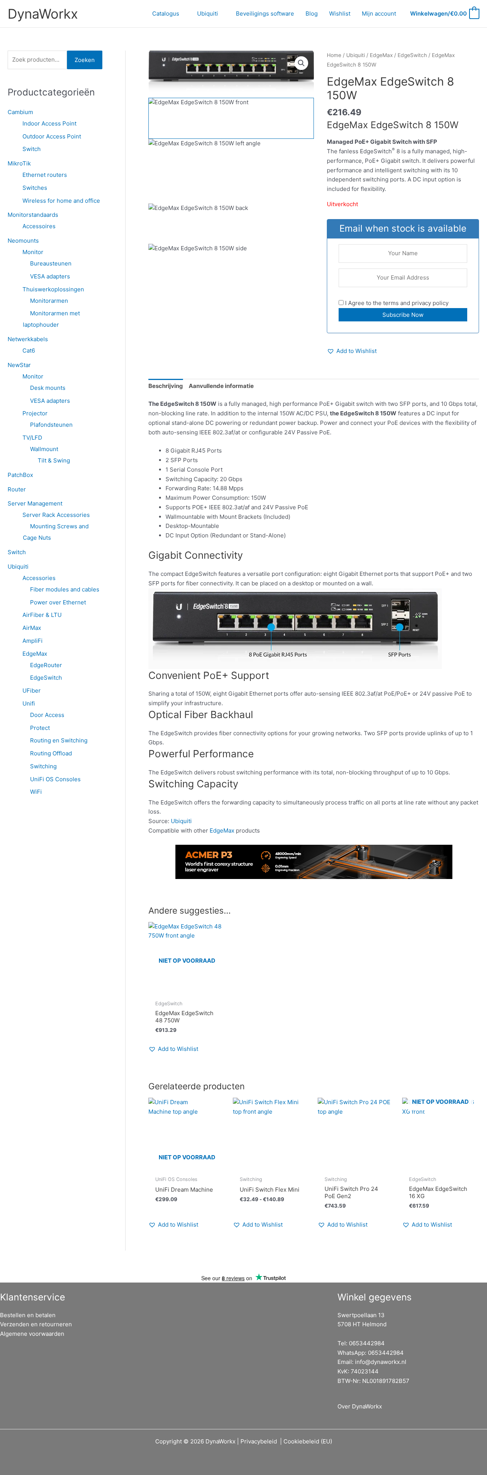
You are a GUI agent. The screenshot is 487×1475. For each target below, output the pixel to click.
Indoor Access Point (49, 123)
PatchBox (20, 474)
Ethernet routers (44, 174)
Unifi (28, 703)
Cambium (20, 112)
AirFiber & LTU (42, 614)
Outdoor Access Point (51, 136)
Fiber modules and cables (64, 589)
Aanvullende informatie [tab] (221, 385)
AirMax (31, 627)
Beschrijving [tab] (165, 385)
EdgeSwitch (46, 677)
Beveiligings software (265, 13)
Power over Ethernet (58, 602)
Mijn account (379, 13)
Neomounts (23, 240)
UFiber (31, 690)
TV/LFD (32, 437)
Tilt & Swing (54, 460)
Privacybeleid (258, 1441)
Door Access (47, 714)
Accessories (39, 578)
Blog (312, 13)
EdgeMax (34, 653)
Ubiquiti (207, 13)
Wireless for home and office (61, 200)
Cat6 (28, 350)
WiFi (36, 791)
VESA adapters (50, 276)
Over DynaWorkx (359, 1406)
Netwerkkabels (28, 339)
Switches (34, 187)
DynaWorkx (43, 14)
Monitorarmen (49, 300)
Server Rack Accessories (56, 514)
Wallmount (44, 449)
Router (17, 489)
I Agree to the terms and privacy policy (396, 303)
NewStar (19, 365)
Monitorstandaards (33, 214)
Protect (40, 727)
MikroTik (19, 163)
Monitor (32, 252)
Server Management (35, 503)
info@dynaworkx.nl (380, 1361)
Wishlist (339, 13)
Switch (31, 149)
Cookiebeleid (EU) (307, 1441)
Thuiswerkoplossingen (53, 289)
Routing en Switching (59, 740)
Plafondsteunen (51, 424)
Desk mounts (47, 387)
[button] (301, 63)
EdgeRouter (46, 665)
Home (334, 55)
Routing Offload (51, 753)
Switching (43, 766)
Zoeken (85, 60)
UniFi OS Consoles (55, 779)
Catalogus (165, 13)
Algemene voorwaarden (32, 1333)
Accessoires (39, 226)
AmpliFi (32, 640)
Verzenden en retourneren (36, 1324)
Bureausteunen (51, 263)
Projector (35, 413)
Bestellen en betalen (28, 1315)
